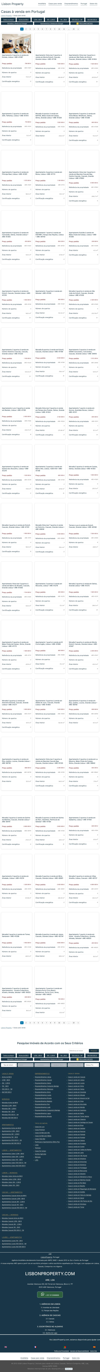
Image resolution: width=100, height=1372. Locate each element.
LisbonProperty (46, 1257)
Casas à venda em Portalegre (77, 1168)
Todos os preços (8, 19)
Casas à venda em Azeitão (76, 1192)
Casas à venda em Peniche (76, 1131)
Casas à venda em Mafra (76, 1113)
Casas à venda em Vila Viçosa (77, 1155)
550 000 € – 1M (77, 19)
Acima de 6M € (24, 19)
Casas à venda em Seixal (76, 1198)
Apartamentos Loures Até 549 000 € (13, 1247)
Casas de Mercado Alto (42, 1133)
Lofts (36, 1160)
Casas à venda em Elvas (75, 1125)
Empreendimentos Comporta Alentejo (47, 1086)
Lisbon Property (13, 4)
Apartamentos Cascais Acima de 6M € (14, 1195)
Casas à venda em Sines (76, 1101)
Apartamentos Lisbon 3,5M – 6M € (13, 1153)
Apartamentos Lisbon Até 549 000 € (13, 1166)
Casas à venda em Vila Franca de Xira (80, 1201)
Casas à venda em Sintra (76, 1086)
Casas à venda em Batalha (76, 1186)
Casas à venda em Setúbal (76, 1128)
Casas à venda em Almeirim (77, 1174)
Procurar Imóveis (86, 23)
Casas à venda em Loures (76, 1083)
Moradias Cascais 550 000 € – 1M (13, 1230)
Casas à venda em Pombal (76, 1137)
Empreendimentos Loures (43, 1095)
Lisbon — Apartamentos (12, 1150)
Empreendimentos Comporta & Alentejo (47, 1110)
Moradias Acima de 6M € (10, 1102)
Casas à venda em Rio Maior (77, 1183)
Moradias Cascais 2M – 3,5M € (12, 1224)
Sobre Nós (93, 1351)
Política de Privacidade (61, 1351)
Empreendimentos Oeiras (43, 1083)
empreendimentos (42, 1073)
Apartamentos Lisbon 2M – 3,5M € (13, 1156)
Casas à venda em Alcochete (77, 1104)
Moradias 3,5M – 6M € (9, 1105)
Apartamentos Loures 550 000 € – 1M (14, 1244)
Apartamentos (8, 1125)
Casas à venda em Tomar (76, 1207)
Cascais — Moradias (10, 1215)
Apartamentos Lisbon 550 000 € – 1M (14, 1163)
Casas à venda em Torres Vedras (78, 1116)
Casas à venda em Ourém (76, 1146)
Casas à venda (8, 1073)
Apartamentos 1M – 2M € (10, 1137)
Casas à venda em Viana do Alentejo (79, 1195)
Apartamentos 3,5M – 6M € (10, 1131)
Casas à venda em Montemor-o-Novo (80, 1177)
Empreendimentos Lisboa (43, 1077)
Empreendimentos (71, 4)
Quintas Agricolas (40, 1154)
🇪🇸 (94, 1347)
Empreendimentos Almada (43, 1116)
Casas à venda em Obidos (76, 1140)
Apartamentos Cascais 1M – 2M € (12, 1205)
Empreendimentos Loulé (42, 1107)
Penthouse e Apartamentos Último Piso (47, 1142)
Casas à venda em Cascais (76, 1077)
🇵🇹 (65, 1347)
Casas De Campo (40, 1151)
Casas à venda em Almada (76, 1095)
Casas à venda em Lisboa (76, 1080)
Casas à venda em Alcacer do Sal (78, 1098)
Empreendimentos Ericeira (43, 1098)
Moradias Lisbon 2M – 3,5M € (11, 1182)
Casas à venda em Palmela (76, 1134)
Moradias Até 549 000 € (10, 1118)
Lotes (36, 1145)
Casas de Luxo (39, 1127)
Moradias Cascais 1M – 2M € (11, 1227)
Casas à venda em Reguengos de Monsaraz (82, 1189)
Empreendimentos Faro (42, 1104)
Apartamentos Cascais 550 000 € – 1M (14, 1208)
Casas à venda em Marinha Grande (79, 1180)
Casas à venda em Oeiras (76, 1089)
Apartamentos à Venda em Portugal (51, 23)
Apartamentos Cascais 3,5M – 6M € (13, 1198)
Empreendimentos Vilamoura (44, 1089)
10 (59, 29)
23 (73, 29)
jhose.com (69, 1369)
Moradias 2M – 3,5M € (9, 1108)
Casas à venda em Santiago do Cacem (80, 1122)
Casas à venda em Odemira (77, 1119)
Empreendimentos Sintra (43, 1092)
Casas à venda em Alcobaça (77, 1204)
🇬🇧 (5, 1347)
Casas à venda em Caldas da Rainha (79, 1149)
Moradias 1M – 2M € (8, 1111)
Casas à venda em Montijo (76, 1107)
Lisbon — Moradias (9, 1173)
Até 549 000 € (92, 19)
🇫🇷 (35, 1347)
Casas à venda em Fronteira (77, 1143)
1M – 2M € (63, 19)
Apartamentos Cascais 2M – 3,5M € (13, 1202)
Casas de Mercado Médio (43, 1136)
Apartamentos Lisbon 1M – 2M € (12, 1160)
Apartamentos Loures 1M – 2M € (12, 1241)
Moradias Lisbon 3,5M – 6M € (11, 1179)
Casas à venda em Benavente (77, 1171)
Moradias (6, 1099)
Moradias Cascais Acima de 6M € (12, 1218)
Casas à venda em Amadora (77, 1158)
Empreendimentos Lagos (43, 1113)
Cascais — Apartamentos (12, 1192)
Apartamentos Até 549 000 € (11, 1143)
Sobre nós (93, 4)
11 (64, 29)
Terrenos (38, 1148)
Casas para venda (55, 4)
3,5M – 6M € (38, 19)
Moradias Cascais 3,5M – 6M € (12, 1221)
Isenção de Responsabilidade (79, 1351)
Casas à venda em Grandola (77, 1092)
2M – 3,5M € (51, 19)
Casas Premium (40, 1130)
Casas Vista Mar (40, 1139)
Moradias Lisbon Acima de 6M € (12, 1176)
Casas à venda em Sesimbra (77, 1110)
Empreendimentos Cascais (43, 1080)
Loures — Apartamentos (12, 1237)
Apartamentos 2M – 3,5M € (10, 1134)
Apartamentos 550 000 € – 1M (12, 1140)
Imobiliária (42, 4)
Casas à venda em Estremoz (77, 1165)
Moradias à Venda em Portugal (17, 23)
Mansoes (38, 1157)
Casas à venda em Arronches (77, 1162)
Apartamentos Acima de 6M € (11, 1128)
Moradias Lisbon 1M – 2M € (10, 1185)
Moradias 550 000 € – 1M (10, 1114)
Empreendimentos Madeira (43, 1101)
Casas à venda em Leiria (76, 1152)
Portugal (84, 4)
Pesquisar (94, 1051)
